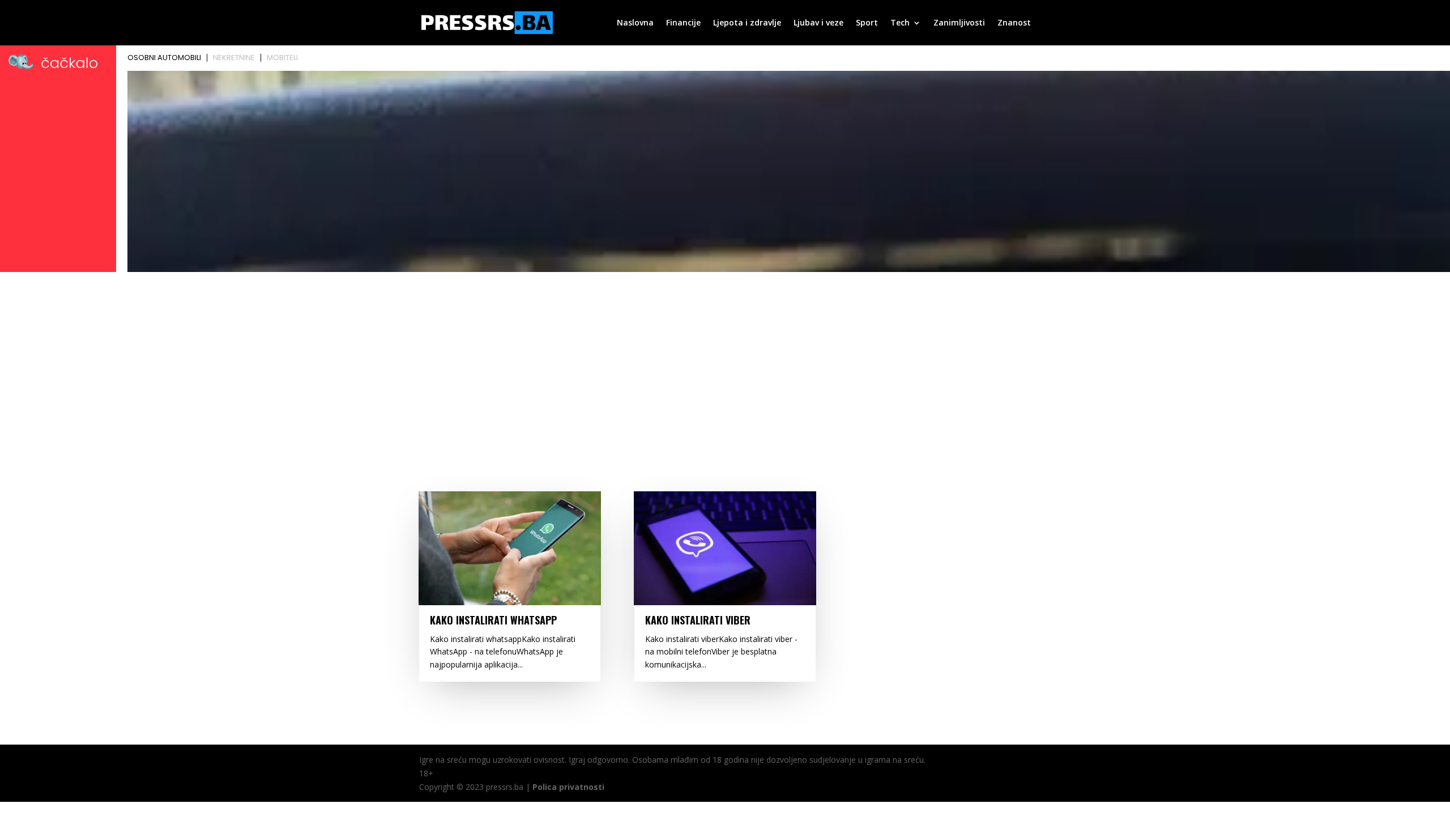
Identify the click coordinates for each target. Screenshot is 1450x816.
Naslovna (635, 23)
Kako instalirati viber (697, 620)
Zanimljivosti (959, 23)
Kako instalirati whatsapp (493, 620)
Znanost (1014, 23)
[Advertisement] (725, 361)
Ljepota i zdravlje (747, 23)
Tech (900, 23)
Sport (867, 23)
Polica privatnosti (568, 786)
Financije (683, 23)
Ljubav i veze (818, 23)
